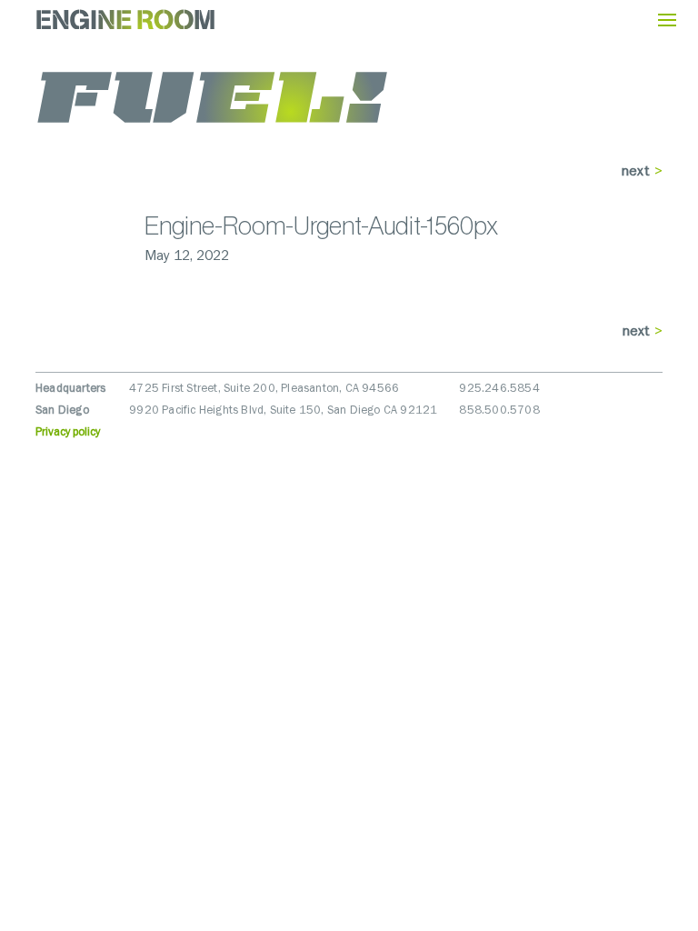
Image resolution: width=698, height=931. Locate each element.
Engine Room (126, 19)
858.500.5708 (499, 410)
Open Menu (667, 20)
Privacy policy (67, 432)
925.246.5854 (499, 389)
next (635, 171)
